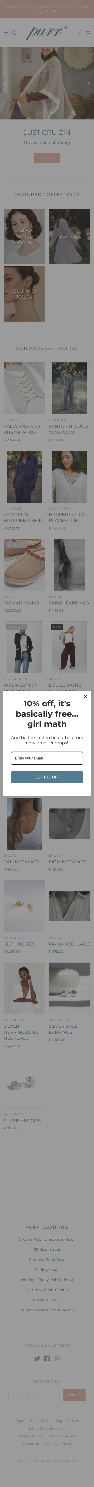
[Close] (85, 696)
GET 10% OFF (47, 777)
